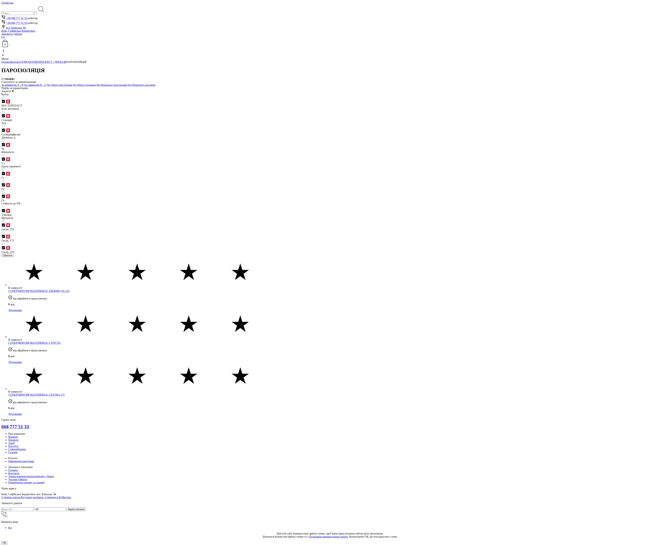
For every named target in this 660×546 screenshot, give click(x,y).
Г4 (2, 200)
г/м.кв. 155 (7, 229)
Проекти (13, 439)
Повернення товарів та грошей (26, 482)
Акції (11, 443)
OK (4, 543)
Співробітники (17, 449)
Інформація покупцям (21, 461)
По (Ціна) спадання (84, 84)
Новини (13, 436)
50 (2, 148)
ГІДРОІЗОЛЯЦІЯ (30, 61)
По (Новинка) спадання (141, 84)
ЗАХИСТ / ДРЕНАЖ (53, 61)
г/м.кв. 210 (7, 251)
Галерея (12, 452)
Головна (6, 61)
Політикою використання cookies (328, 536)
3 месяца (6, 214)
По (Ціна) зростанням (59, 84)
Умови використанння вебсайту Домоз (31, 476)
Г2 (2, 189)
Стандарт (6, 120)
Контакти (13, 473)
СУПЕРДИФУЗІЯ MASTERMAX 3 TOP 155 (34, 342)
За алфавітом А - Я (12, 84)
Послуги (13, 446)
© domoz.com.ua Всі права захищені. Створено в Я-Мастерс (36, 497)
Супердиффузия (10, 134)
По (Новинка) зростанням (111, 84)
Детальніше (15, 310)
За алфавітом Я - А (35, 84)
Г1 (2, 177)
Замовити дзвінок (11, 33)
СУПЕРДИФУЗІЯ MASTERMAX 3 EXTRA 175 (36, 394)
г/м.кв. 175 (7, 240)
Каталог (15, 61)
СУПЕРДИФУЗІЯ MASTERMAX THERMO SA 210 (38, 290)
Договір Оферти (17, 479)
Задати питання (76, 509)
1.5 (3, 163)
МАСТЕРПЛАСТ (11, 105)
